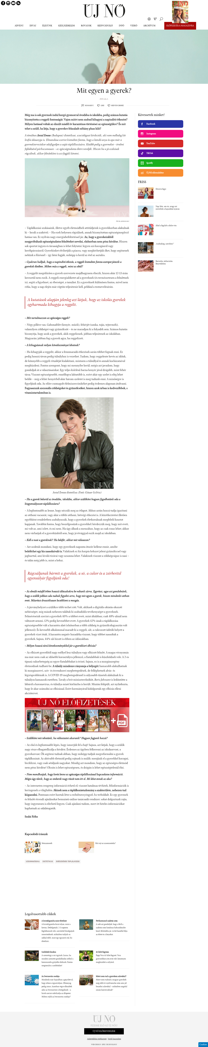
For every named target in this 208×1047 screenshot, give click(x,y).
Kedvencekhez (117, 105)
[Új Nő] (104, 11)
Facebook (150, 124)
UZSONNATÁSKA (32, 861)
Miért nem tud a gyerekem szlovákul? (111, 977)
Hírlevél (155, 19)
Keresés (161, 19)
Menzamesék (47, 843)
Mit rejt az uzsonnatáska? (105, 843)
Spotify (149, 163)
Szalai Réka (31, 816)
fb (3, 3)
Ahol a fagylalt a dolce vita (166, 226)
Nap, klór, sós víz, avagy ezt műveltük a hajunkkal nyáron (168, 208)
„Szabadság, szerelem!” (165, 244)
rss (18, 3)
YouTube (150, 143)
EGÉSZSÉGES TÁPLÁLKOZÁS (68, 861)
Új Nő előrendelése (155, 173)
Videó (133, 26)
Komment (89, 105)
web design (96, 1044)
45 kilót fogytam (102, 952)
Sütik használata (114, 1039)
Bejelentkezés (149, 19)
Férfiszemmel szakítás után (107, 921)
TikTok (149, 153)
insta (8, 3)
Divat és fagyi (161, 189)
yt (13, 3)
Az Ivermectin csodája (50, 977)
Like (102, 105)
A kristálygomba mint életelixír (54, 921)
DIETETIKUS (48, 861)
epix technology (109, 1044)
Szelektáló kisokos (49, 952)
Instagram (151, 134)
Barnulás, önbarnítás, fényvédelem (164, 262)
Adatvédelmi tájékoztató (97, 1039)
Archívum (149, 26)
